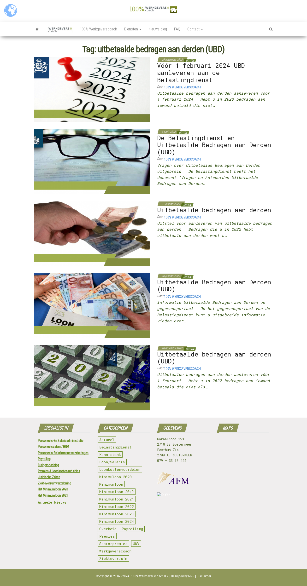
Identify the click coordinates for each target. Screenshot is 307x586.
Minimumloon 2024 (116, 521)
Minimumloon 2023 (116, 513)
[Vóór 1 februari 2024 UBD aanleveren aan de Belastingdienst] (92, 89)
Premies (107, 536)
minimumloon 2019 (116, 491)
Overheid (107, 528)
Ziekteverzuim (113, 558)
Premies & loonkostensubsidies (59, 471)
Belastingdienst (115, 447)
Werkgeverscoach (115, 551)
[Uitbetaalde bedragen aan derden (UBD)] (92, 377)
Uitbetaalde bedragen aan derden (214, 210)
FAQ (177, 29)
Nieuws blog (157, 29)
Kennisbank (110, 454)
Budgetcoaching (48, 465)
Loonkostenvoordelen (119, 469)
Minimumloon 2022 (116, 506)
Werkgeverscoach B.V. (154, 576)
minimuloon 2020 (115, 476)
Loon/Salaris (112, 462)
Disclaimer (204, 576)
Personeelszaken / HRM (53, 446)
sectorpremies (113, 543)
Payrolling (44, 459)
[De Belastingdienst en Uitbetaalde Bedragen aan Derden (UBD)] (92, 161)
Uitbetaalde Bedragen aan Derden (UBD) (214, 285)
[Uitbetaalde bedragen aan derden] (92, 233)
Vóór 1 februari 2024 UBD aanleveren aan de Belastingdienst (201, 72)
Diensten (131, 29)
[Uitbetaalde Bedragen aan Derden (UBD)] (92, 305)
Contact (194, 29)
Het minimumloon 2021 (53, 495)
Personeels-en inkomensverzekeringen (63, 453)
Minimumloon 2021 (116, 499)
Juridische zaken (49, 477)
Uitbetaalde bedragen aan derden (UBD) (214, 357)
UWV (136, 543)
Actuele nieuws (52, 502)
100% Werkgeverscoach (98, 29)
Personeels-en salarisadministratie (60, 440)
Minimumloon (111, 484)
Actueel (106, 439)
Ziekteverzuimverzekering (54, 483)
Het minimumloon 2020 (53, 489)
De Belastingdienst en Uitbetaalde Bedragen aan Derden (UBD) (214, 145)
